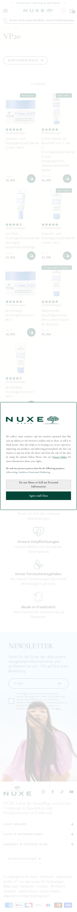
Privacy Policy (59, 456)
